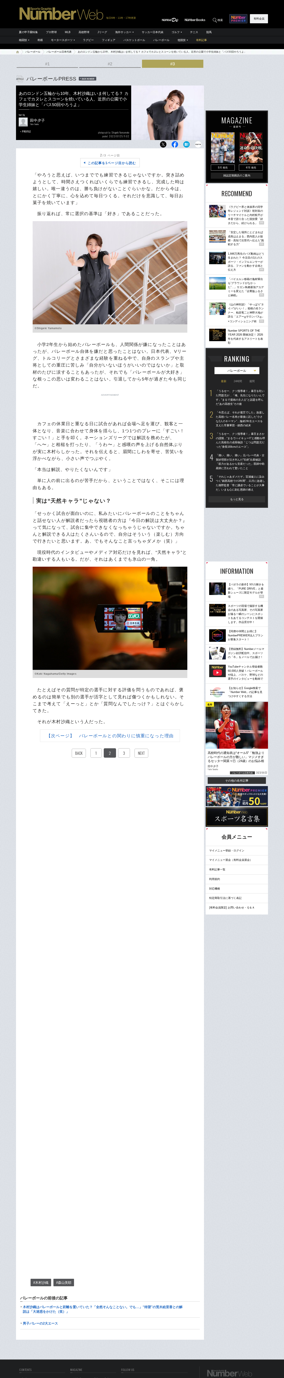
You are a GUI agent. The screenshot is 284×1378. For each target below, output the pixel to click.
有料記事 (201, 40)
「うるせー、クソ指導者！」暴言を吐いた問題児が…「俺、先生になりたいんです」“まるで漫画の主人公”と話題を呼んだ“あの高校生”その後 (240, 397)
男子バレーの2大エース (40, 1323)
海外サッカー (123, 32)
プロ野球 (51, 32)
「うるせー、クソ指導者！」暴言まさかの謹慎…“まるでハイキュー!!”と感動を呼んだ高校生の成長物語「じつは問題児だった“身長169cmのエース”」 (240, 440)
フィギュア (108, 40)
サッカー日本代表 (152, 32)
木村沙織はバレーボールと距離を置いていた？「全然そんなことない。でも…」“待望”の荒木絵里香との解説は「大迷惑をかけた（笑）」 (103, 1309)
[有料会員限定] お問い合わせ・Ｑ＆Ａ (232, 907)
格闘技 (23, 40)
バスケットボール (134, 40)
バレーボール (161, 40)
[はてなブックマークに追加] (186, 145)
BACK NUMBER (88, 78)
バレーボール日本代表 (59, 51)
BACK (79, 753)
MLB (67, 32)
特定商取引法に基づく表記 (225, 898)
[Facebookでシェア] (175, 145)
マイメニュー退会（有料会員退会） (230, 859)
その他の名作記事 (236, 780)
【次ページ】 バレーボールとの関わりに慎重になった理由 (110, 735)
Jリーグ (102, 32)
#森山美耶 (63, 1282)
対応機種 (214, 888)
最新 (223, 381)
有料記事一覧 (217, 869)
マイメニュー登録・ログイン (226, 850)
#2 (110, 64)
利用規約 (214, 879)
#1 (47, 64)
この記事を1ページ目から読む (112, 163)
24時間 (238, 381)
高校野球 (84, 32)
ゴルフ (176, 32)
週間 (252, 381)
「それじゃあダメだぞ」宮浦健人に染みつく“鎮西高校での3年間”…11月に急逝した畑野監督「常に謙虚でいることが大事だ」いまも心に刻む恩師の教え (240, 483)
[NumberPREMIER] (238, 18)
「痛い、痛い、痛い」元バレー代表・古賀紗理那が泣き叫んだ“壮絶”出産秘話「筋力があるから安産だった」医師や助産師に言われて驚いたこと (240, 462)
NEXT (141, 753)
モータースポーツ (62, 40)
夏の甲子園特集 (28, 32)
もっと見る (237, 499)
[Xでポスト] (163, 145)
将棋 (40, 40)
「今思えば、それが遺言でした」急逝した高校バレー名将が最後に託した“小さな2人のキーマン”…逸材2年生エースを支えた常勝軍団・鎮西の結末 (240, 419)
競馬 (209, 32)
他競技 (182, 40)
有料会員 (259, 18)
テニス (194, 32)
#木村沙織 (40, 1282)
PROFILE (26, 131)
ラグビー (88, 40)
